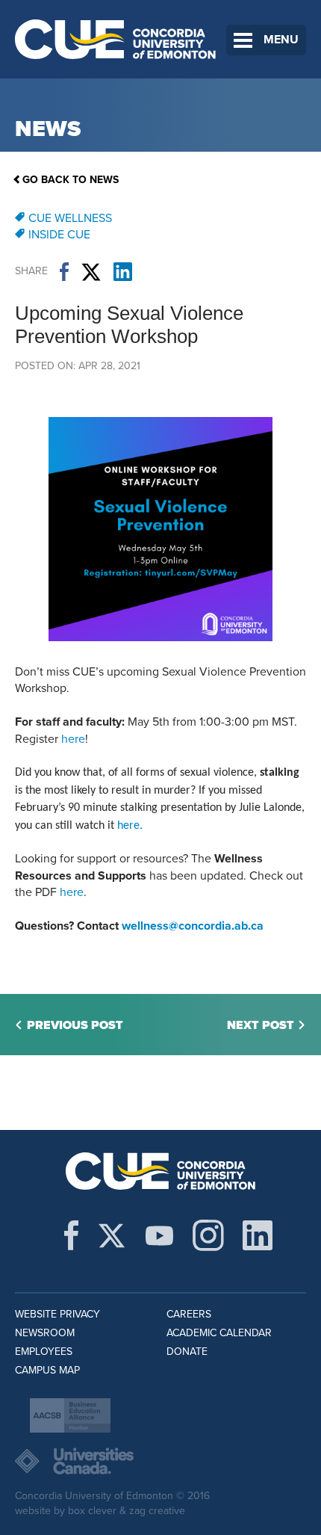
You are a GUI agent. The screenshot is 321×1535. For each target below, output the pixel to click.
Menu (281, 39)
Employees (43, 1351)
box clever (92, 1510)
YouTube (159, 1235)
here (73, 739)
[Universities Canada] (160, 1461)
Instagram (208, 1235)
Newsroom (45, 1332)
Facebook (64, 272)
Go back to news (70, 179)
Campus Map (47, 1370)
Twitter (91, 272)
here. (130, 826)
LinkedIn (122, 272)
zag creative (157, 1510)
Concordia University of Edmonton (115, 39)
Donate (187, 1351)
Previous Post (75, 1025)
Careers (188, 1314)
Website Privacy (57, 1314)
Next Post (260, 1025)
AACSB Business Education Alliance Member (70, 1415)
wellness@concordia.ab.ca (193, 925)
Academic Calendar (219, 1332)
